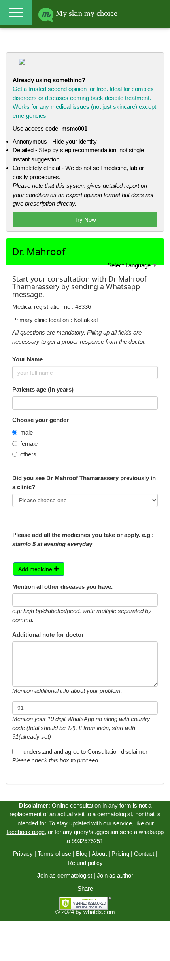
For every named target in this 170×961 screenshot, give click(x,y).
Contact (144, 853)
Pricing (120, 853)
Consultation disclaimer (117, 751)
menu (15, 12)
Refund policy (85, 862)
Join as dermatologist (64, 875)
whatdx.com (99, 911)
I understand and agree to (83, 751)
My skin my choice (85, 13)
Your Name (27, 359)
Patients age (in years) (43, 389)
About (99, 853)
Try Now (85, 219)
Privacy (23, 853)
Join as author (115, 875)
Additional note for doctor (48, 634)
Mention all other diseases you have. (62, 586)
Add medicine (36, 569)
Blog (81, 853)
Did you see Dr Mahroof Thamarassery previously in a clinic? (84, 482)
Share (85, 888)
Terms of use (54, 853)
